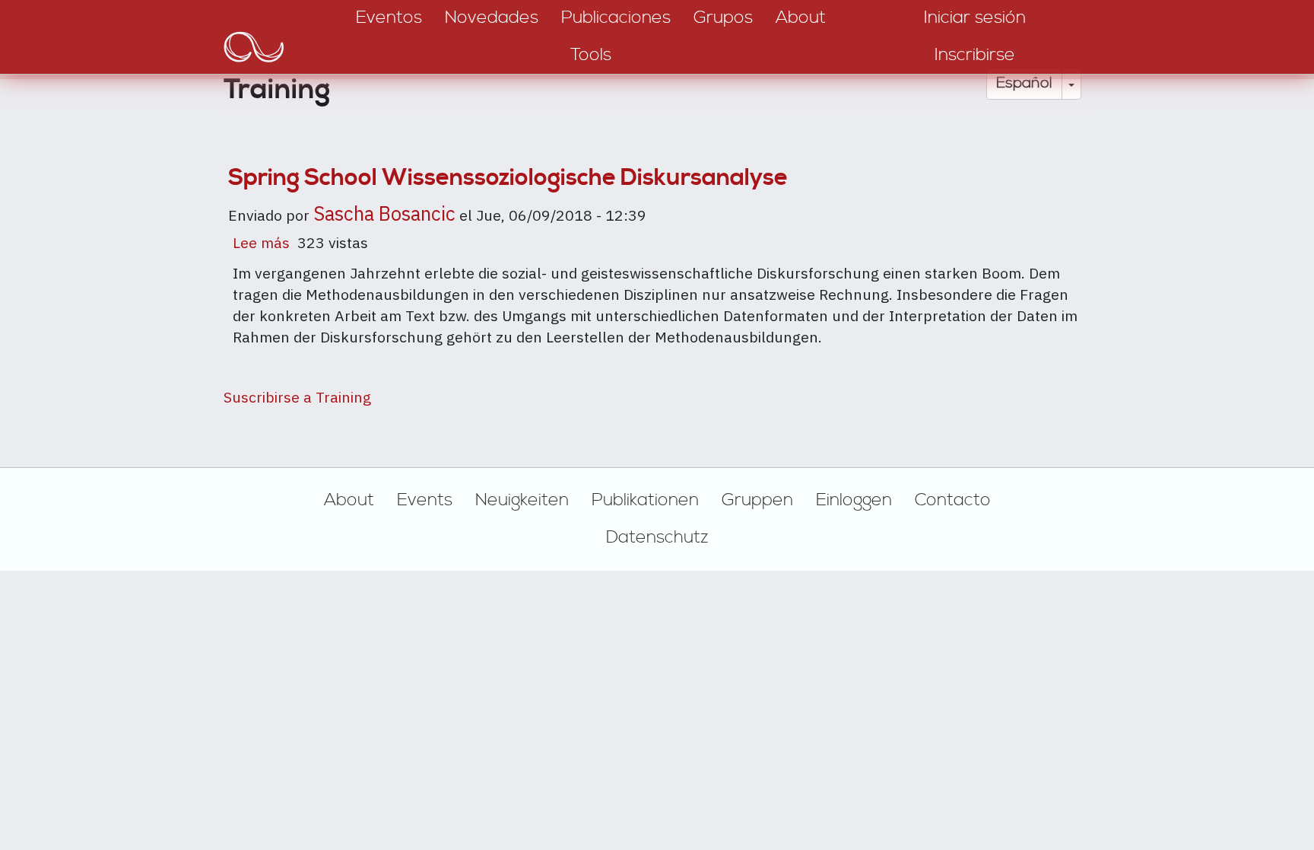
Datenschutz (657, 537)
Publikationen (645, 500)
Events (424, 500)
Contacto (953, 500)
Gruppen (757, 500)
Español (1024, 83)
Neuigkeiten (522, 500)
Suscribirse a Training (297, 396)
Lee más (261, 243)
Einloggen (854, 500)
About (349, 500)
